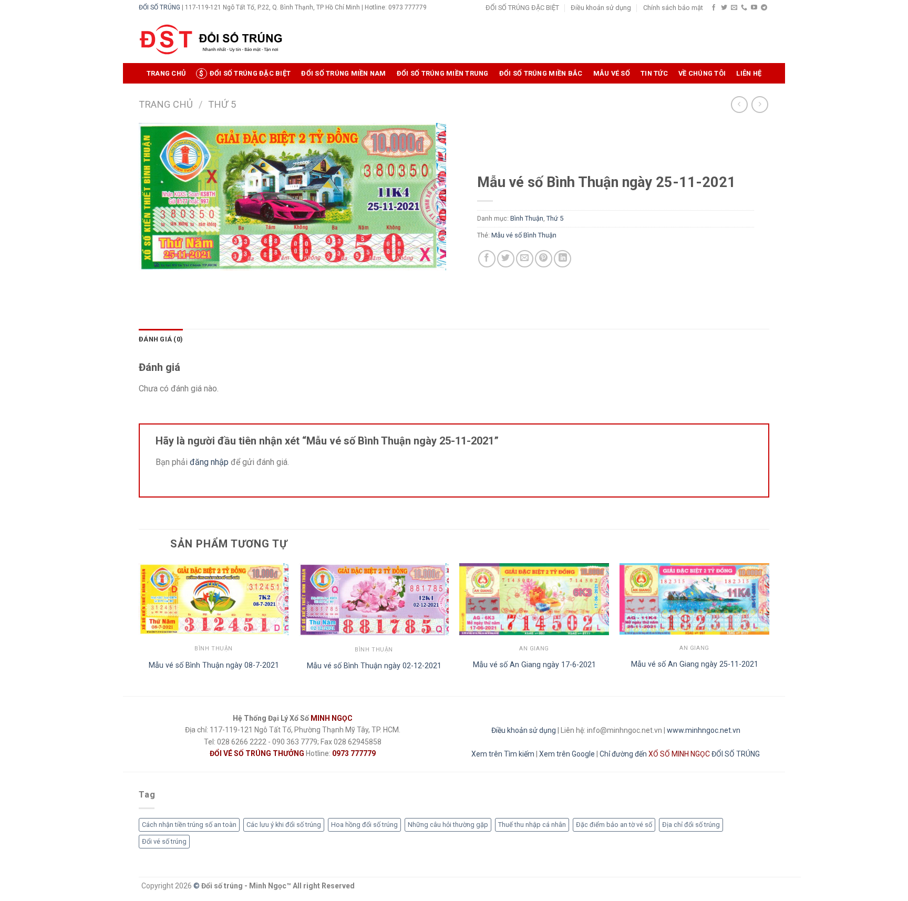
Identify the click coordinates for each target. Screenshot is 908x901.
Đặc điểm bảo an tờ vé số (614, 824)
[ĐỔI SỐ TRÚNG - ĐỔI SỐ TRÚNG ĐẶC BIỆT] (211, 39)
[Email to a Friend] (524, 258)
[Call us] (744, 8)
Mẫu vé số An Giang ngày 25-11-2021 (694, 664)
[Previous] (139, 628)
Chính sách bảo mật (673, 8)
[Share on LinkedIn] (562, 258)
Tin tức (654, 73)
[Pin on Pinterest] (543, 258)
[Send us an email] (734, 8)
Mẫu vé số (611, 73)
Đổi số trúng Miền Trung (443, 73)
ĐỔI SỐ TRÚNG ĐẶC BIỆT (522, 8)
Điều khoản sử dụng (601, 8)
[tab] (161, 339)
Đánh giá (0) (161, 339)
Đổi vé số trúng (164, 841)
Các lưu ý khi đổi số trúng (283, 824)
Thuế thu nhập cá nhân (532, 824)
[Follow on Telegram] (764, 8)
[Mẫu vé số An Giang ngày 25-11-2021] (694, 598)
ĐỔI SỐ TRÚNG (159, 7)
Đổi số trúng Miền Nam (343, 73)
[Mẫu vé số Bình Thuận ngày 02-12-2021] (374, 599)
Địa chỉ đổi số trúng (691, 824)
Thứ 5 (222, 104)
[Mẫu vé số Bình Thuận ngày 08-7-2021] (213, 599)
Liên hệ (748, 73)
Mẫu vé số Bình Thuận (523, 235)
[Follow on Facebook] (713, 8)
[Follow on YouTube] (754, 8)
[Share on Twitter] (505, 258)
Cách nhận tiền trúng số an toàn (189, 824)
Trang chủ (166, 73)
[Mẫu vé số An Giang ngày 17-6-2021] (534, 599)
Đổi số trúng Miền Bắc (540, 73)
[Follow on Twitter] (724, 8)
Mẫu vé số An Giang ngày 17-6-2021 (534, 664)
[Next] (769, 628)
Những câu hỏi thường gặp (448, 824)
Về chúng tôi (702, 73)
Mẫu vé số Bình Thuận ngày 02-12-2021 (374, 665)
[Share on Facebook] (487, 258)
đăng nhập (209, 462)
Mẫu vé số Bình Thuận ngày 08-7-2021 (214, 665)
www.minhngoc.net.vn (703, 730)
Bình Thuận (526, 218)
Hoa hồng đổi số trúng (364, 824)
